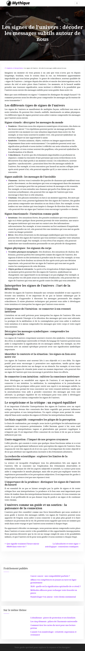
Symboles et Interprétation (15, 68)
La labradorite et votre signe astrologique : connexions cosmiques (61, 545)
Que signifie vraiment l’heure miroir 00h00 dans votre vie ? (23, 545)
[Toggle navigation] (76, 3)
